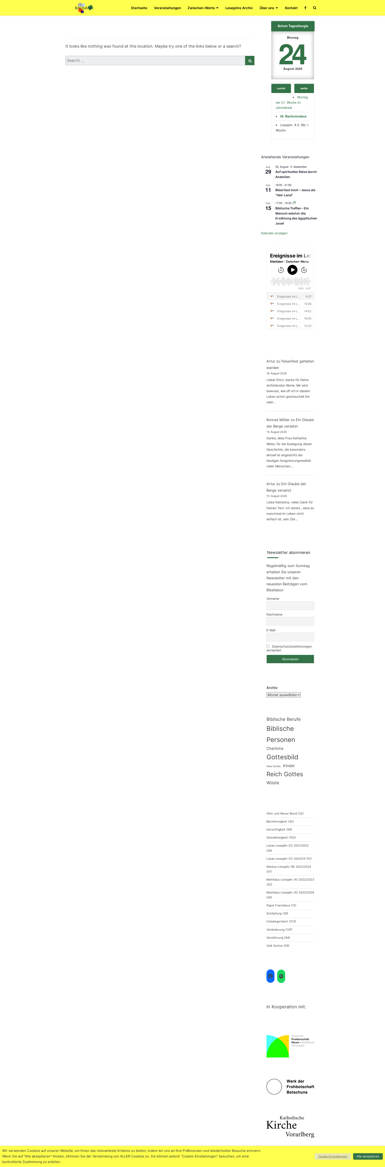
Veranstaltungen (167, 8)
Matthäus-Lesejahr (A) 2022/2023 (290, 879)
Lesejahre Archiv (239, 8)
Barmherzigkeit (276, 821)
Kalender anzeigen (274, 233)
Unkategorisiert (277, 921)
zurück (281, 88)
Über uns (267, 8)
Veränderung (275, 929)
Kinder (289, 766)
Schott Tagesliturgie (293, 26)
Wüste (272, 782)
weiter (304, 88)
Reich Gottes (284, 774)
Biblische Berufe (283, 719)
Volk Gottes (274, 945)
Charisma (274, 748)
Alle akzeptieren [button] (368, 1156)
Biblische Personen (280, 734)
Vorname (272, 598)
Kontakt (291, 8)
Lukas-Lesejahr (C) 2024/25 (285, 858)
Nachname (274, 614)
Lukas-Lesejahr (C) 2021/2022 (287, 845)
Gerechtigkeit (275, 829)
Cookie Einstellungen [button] (333, 1156)
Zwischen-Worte (201, 8)
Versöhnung (274, 937)
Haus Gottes (273, 766)
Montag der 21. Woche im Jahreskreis (292, 102)
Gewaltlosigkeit (277, 837)
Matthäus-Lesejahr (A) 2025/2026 (290, 892)
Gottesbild (282, 757)
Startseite (139, 8)
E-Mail (270, 630)
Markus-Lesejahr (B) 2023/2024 (288, 866)
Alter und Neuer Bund (281, 813)
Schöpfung (274, 913)
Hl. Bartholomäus (293, 116)
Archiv (272, 687)
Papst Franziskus (278, 905)
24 (292, 53)
